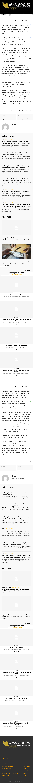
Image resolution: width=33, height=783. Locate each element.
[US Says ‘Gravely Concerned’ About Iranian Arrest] (16, 227)
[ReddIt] (26, 20)
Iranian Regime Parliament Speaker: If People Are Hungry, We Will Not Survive (14, 154)
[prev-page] (14, 379)
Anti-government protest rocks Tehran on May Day (16, 320)
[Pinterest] (18, 20)
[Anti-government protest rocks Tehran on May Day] (16, 309)
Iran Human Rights (6, 236)
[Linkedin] (22, 20)
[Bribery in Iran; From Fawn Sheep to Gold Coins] (16, 251)
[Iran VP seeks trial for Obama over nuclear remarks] (16, 360)
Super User (16, 298)
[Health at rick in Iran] (16, 284)
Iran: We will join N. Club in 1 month (16, 346)
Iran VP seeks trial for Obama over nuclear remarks (16, 371)
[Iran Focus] (16, 6)
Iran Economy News (7, 260)
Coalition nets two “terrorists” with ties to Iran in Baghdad (8, 118)
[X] (15, 20)
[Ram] (6, 127)
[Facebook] (11, 20)
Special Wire (16, 293)
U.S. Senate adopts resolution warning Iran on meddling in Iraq (25, 118)
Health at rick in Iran (16, 295)
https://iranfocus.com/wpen (18, 127)
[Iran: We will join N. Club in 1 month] (16, 335)
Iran (3, 139)
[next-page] (18, 379)
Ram (14, 125)
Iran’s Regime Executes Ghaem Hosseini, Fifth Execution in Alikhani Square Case (15, 167)
